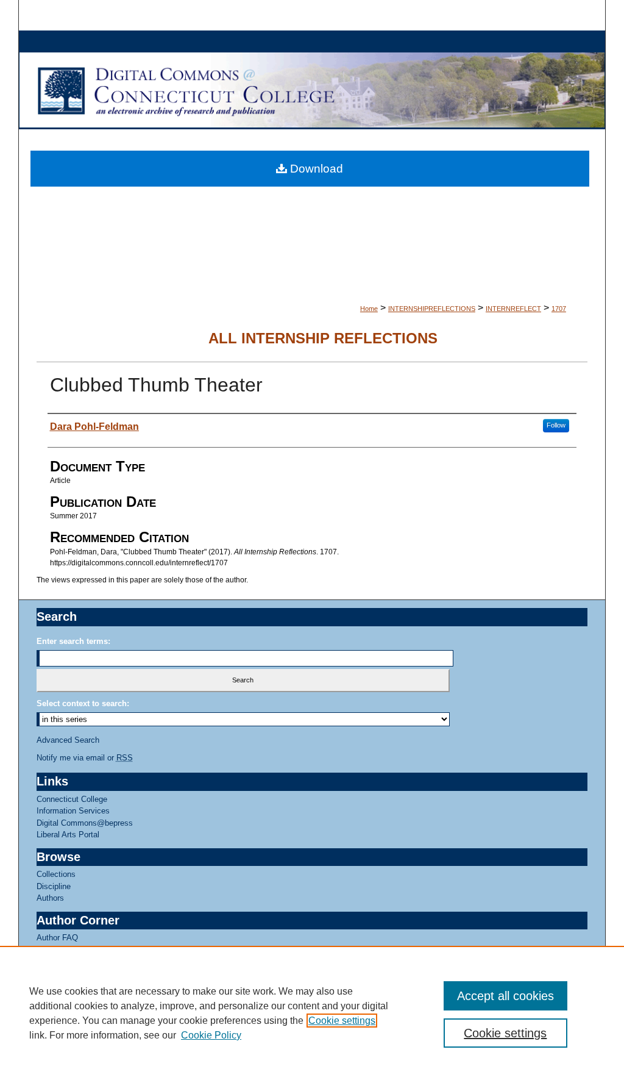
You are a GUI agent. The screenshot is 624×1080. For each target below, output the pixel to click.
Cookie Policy (211, 1035)
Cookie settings (341, 1020)
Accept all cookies (505, 996)
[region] (312, 1013)
